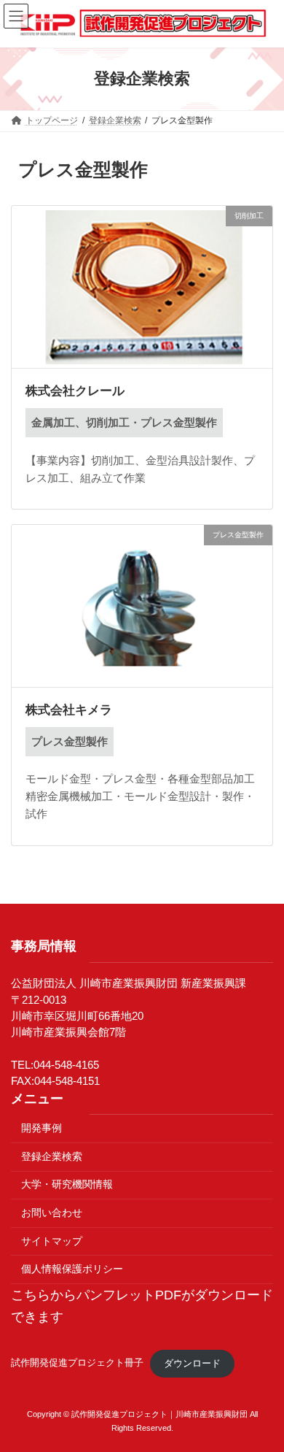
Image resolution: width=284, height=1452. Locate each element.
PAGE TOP (260, 1394)
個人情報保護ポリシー (72, 1269)
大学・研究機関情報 (67, 1185)
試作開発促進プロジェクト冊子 (77, 1364)
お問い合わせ (51, 1213)
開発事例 (41, 1128)
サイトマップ (51, 1241)
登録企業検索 (51, 1156)
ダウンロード (192, 1364)
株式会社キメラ (68, 710)
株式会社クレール (75, 391)
